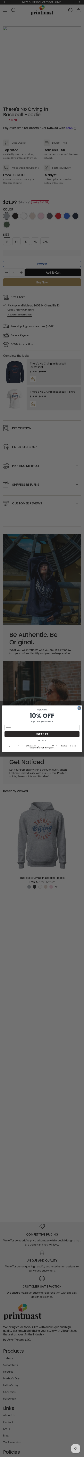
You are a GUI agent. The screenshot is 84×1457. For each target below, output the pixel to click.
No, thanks (42, 741)
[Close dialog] (79, 708)
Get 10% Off (42, 734)
